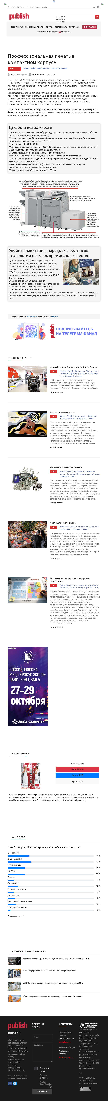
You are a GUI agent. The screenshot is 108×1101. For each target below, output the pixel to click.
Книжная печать (82, 527)
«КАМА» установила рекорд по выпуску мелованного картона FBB (53, 983)
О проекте (14, 1033)
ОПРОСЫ (54, 32)
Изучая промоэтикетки (62, 411)
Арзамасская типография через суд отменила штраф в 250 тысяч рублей (56, 959)
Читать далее (56, 392)
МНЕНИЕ (29, 27)
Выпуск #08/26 (77, 764)
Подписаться (77, 769)
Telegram (54, 316)
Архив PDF (77, 781)
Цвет (73, 477)
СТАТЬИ (22, 27)
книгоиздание (65, 529)
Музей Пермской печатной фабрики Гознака (74, 367)
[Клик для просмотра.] (54, 209)
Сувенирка (76, 529)
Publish (33, 68)
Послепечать (80, 371)
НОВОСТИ (15, 27)
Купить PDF (77, 775)
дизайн (62, 416)
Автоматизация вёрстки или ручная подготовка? (69, 580)
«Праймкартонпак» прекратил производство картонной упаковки (53, 996)
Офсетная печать (92, 371)
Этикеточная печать (68, 419)
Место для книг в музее (63, 522)
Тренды (84, 529)
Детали (55, 68)
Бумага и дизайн (80, 416)
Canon (26, 68)
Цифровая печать (44, 68)
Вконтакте (32, 316)
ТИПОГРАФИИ (90, 27)
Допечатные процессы (75, 471)
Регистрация (41, 7)
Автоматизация (91, 585)
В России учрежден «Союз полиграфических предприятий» (49, 970)
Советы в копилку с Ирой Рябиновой (84, 588)
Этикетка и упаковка (85, 419)
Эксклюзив (63, 68)
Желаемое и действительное (66, 467)
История (63, 371)
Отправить (42, 1091)
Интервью (64, 527)
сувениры (74, 374)
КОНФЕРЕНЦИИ (43, 32)
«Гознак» (78, 376)
